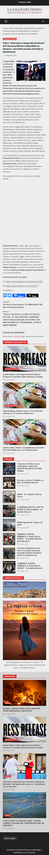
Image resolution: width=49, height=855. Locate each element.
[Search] (43, 21)
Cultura (7, 776)
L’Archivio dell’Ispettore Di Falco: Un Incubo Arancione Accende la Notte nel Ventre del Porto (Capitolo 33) (9, 553)
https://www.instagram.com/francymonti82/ (24, 281)
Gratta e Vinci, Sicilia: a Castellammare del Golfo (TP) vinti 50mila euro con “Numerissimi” (24, 432)
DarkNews (17, 852)
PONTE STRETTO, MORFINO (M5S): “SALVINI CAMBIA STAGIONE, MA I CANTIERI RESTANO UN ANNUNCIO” (24, 805)
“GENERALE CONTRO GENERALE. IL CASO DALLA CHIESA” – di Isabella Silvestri (9, 567)
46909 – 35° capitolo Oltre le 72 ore (9, 497)
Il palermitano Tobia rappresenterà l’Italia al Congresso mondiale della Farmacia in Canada (24, 359)
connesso (17, 336)
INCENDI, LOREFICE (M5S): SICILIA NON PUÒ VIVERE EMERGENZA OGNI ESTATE (24, 693)
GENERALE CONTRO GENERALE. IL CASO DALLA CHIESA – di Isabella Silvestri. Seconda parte (9, 539)
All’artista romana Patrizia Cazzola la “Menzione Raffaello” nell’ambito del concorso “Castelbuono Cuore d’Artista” (24, 766)
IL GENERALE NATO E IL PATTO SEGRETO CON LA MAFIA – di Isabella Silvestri (9, 511)
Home (5, 28)
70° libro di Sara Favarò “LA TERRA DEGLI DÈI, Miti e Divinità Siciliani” (23, 304)
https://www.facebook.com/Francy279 (22, 286)
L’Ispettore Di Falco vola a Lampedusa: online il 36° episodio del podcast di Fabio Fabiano (9, 469)
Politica (7, 703)
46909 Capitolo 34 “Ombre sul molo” (9, 525)
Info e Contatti (10, 838)
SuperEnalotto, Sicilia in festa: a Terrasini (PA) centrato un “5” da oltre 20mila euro (24, 395)
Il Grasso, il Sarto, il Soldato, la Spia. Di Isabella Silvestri (9, 483)
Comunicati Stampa (10, 39)
